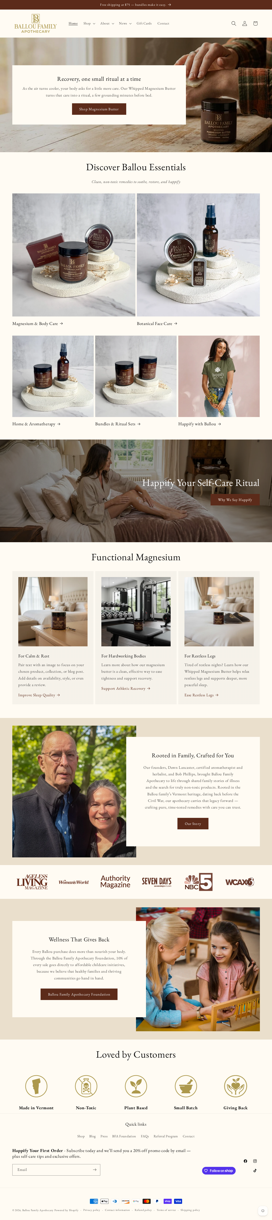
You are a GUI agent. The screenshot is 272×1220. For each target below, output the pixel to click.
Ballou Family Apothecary (38, 1210)
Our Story (193, 823)
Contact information (117, 1210)
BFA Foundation (124, 1136)
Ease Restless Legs (199, 694)
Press (104, 1136)
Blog (92, 1136)
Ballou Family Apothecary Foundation (79, 994)
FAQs (145, 1136)
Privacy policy (91, 1210)
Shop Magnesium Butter (99, 109)
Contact (189, 1136)
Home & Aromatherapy (33, 424)
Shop (81, 1136)
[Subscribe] (94, 1169)
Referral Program (166, 1136)
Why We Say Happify (235, 499)
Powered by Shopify (66, 1210)
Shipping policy (190, 1210)
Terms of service (166, 1210)
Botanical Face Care (154, 323)
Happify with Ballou (197, 424)
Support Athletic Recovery (123, 688)
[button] (89, 23)
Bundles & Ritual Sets (115, 424)
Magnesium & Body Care (35, 323)
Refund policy (143, 1210)
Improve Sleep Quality (36, 694)
